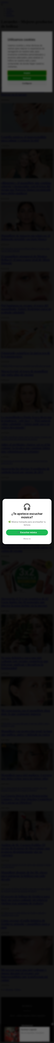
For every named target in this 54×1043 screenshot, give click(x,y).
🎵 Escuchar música (27, 532)
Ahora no (27, 539)
